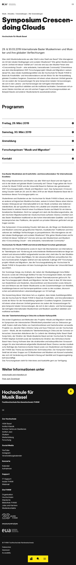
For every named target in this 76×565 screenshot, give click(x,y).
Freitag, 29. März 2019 (15, 123)
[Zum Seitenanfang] (71, 391)
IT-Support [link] (6, 479)
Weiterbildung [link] (8, 437)
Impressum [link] (6, 550)
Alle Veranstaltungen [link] (36, 14)
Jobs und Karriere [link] (9, 505)
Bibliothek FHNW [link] (9, 503)
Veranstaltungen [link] (21, 14)
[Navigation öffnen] (44, 558)
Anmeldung (9, 140)
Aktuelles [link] (11, 14)
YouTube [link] (5, 450)
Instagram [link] (6, 453)
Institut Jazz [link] (7, 432)
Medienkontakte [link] (9, 508)
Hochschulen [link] (7, 497)
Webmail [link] (5, 484)
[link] (9, 4)
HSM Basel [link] (7, 423)
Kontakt (7, 158)
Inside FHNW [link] (7, 481)
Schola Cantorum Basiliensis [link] (14, 429)
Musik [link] (4, 14)
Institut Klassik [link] (8, 426)
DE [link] (73, 4)
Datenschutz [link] (6, 547)
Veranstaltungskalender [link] (12, 456)
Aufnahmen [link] (7, 468)
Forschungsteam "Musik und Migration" (26, 149)
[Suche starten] (38, 558)
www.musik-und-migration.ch (14, 375)
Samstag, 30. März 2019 (16, 132)
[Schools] (31, 558)
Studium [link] (5, 434)
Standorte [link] (6, 500)
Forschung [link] (6, 440)
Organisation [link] (7, 494)
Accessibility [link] (6, 553)
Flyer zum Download (11, 379)
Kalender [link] (6, 466)
